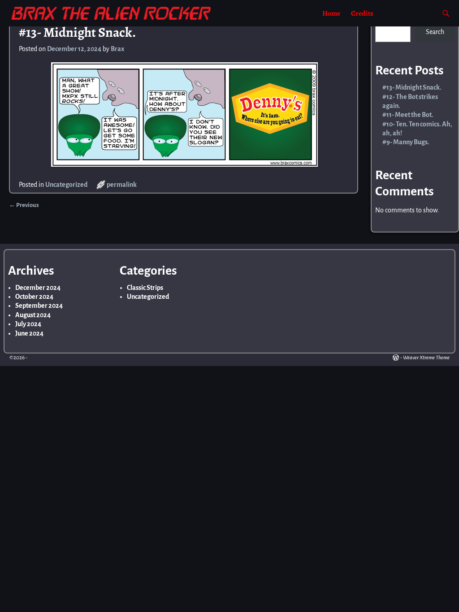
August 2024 (33, 315)
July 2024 (28, 324)
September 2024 (39, 305)
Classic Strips (145, 287)
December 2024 (38, 287)
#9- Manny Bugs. (405, 142)
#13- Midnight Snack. (412, 87)
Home (331, 13)
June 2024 (29, 333)
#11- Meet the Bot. (407, 114)
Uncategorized (66, 184)
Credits (362, 13)
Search (435, 31)
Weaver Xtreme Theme (426, 358)
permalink (122, 184)
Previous (24, 205)
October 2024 (34, 296)
